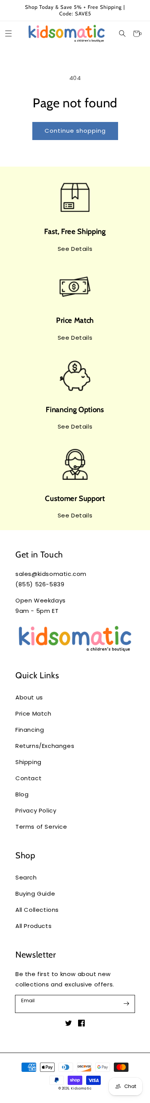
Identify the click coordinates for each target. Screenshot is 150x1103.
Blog (21, 794)
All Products (33, 926)
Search (26, 877)
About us (29, 697)
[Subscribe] (126, 1003)
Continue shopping (75, 131)
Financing (29, 730)
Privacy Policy (35, 810)
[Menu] (8, 34)
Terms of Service (41, 827)
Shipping (28, 762)
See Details (75, 249)
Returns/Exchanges (44, 746)
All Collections (37, 910)
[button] (122, 34)
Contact (28, 778)
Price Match (33, 713)
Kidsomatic (81, 1088)
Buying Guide (35, 893)
